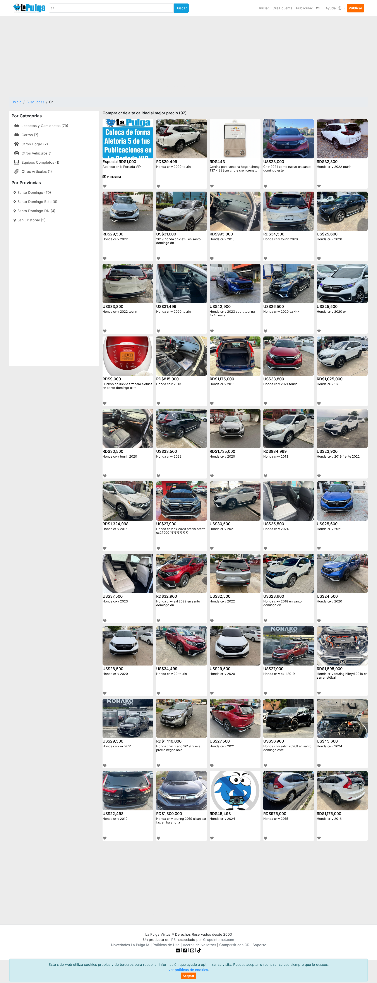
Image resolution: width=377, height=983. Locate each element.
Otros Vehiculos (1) (37, 153)
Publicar (355, 8)
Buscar (181, 8)
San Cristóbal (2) (31, 220)
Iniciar (264, 8)
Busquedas (35, 102)
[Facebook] (185, 950)
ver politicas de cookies (188, 970)
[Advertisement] (188, 53)
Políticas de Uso (166, 945)
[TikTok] (199, 950)
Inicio (17, 102)
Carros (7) (30, 135)
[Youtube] (192, 950)
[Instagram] (178, 950)
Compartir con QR (234, 945)
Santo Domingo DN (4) (36, 211)
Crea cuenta (282, 8)
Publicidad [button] (305, 8)
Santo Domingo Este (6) (37, 201)
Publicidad (113, 177)
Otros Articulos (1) (37, 171)
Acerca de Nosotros (199, 945)
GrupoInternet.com (218, 939)
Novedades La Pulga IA (130, 945)
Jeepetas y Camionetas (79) (45, 126)
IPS (173, 939)
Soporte (259, 945)
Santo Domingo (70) (34, 192)
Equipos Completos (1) (40, 162)
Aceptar (188, 976)
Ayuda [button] (331, 8)
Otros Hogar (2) (35, 144)
